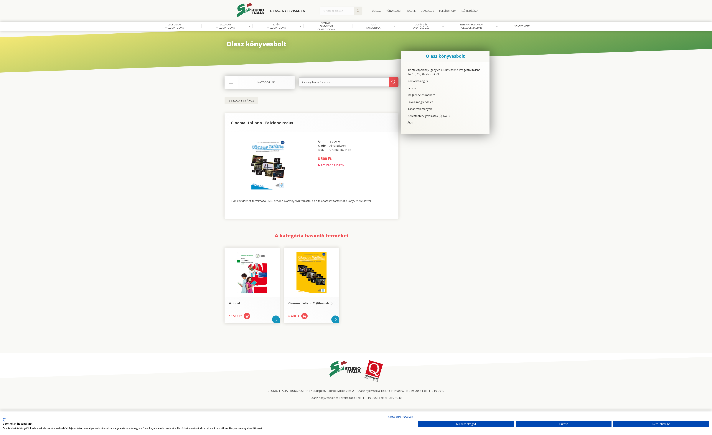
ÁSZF (411, 123)
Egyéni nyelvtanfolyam (276, 26)
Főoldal (376, 10)
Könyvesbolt (393, 10)
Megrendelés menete (421, 95)
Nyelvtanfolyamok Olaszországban (471, 26)
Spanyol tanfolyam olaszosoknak (326, 26)
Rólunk (411, 10)
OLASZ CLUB (427, 10)
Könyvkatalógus (418, 81)
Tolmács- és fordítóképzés (420, 26)
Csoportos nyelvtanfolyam (174, 26)
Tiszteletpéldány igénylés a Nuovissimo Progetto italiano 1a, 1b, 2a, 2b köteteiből (444, 72)
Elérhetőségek (470, 10)
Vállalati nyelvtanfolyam (225, 26)
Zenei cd (413, 88)
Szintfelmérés (522, 26)
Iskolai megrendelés (420, 102)
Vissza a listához (241, 100)
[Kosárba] (247, 316)
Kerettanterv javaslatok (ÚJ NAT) (429, 116)
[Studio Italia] (251, 11)
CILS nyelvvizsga (373, 26)
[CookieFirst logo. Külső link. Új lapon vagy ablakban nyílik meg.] (4, 419)
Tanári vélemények (420, 109)
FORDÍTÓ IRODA (447, 10)
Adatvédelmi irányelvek (400, 416)
